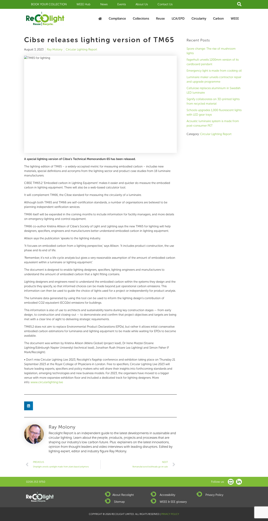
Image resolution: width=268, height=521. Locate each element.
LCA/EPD (178, 18)
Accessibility (167, 495)
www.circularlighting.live (47, 382)
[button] (239, 4)
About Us (142, 4)
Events (121, 4)
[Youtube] (231, 482)
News (104, 4)
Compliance (117, 18)
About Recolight (123, 495)
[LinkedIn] (239, 482)
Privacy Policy (214, 495)
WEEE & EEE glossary (173, 502)
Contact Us (165, 4)
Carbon (218, 18)
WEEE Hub (83, 4)
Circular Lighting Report (81, 49)
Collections (141, 18)
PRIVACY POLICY (170, 514)
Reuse (160, 18)
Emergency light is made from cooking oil (214, 70)
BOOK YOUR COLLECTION (49, 4)
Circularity (198, 18)
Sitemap (119, 502)
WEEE (235, 18)
